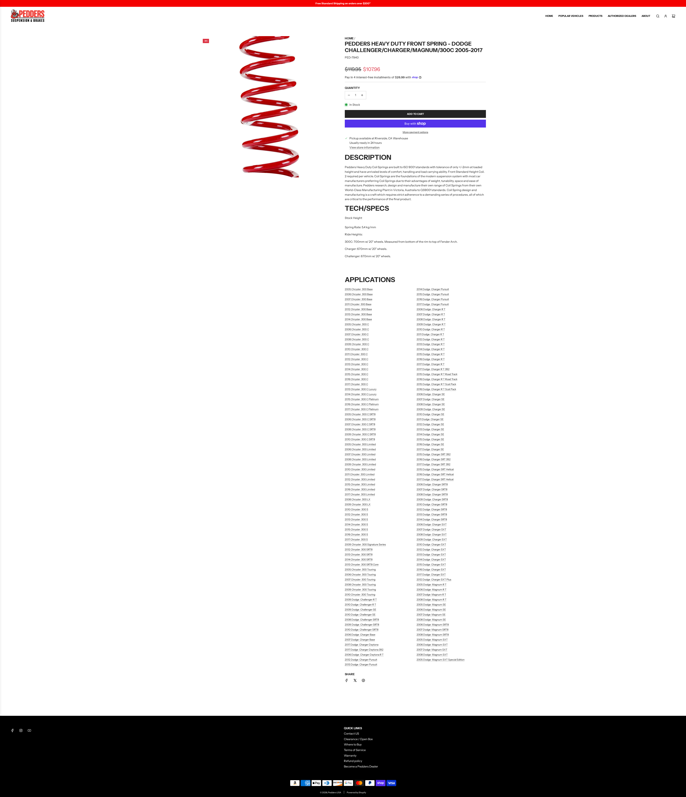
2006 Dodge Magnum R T (431, 589)
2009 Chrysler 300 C (357, 344)
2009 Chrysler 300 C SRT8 (360, 434)
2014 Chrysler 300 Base (358, 319)
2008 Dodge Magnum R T (431, 599)
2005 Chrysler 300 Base (359, 289)
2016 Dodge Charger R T (431, 359)
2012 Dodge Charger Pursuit (361, 659)
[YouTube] (29, 730)
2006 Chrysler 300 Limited (360, 449)
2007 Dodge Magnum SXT (432, 649)
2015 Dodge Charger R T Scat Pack (436, 384)
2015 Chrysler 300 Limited (360, 484)
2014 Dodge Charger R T (431, 349)
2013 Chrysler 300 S (356, 519)
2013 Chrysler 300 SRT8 (358, 554)
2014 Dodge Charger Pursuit (433, 289)
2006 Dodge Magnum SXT (432, 644)
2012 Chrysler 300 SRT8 (358, 549)
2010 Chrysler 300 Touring (360, 594)
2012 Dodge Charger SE (430, 424)
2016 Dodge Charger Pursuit (433, 299)
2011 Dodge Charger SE (430, 419)
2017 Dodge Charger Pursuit (433, 304)
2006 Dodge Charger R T (431, 309)
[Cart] (673, 16)
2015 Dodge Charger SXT (431, 564)
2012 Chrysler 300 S (356, 514)
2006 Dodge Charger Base (360, 634)
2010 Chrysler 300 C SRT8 (360, 439)
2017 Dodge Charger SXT (431, 574)
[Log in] (666, 16)
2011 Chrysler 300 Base (358, 304)
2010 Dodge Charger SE (430, 414)
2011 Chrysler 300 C (356, 354)
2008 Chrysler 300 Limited (360, 459)
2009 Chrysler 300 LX (358, 504)
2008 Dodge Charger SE (431, 404)
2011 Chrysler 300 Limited (359, 474)
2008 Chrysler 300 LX (357, 499)
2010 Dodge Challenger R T (360, 604)
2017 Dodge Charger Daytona (361, 644)
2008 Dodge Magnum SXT (432, 654)
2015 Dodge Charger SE (430, 439)
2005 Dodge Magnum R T (431, 584)
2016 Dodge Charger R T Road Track (437, 379)
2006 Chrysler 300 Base (359, 294)
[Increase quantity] (362, 95)
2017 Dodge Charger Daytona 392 (364, 649)
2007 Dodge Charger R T (431, 314)
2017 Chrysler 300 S (356, 539)
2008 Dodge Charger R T (431, 319)
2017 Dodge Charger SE (430, 449)
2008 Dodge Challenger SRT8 (362, 619)
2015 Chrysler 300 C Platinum (362, 399)
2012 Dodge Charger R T (431, 339)
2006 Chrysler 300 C (357, 329)
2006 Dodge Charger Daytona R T (364, 654)
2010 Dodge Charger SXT (431, 544)
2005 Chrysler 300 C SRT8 (360, 414)
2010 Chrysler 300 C (356, 349)
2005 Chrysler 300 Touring (360, 569)
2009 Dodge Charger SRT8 (432, 499)
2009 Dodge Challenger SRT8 (362, 624)
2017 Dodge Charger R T (430, 364)
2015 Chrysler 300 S (356, 529)
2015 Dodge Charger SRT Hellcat (435, 469)
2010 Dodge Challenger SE (360, 614)
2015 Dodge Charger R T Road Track (437, 374)
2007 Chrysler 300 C (357, 334)
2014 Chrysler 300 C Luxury (360, 394)
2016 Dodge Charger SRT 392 (434, 459)
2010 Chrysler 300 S (356, 509)
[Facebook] (12, 730)
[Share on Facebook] (347, 681)
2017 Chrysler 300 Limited (360, 494)
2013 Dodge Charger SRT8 (432, 514)
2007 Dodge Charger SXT (431, 529)
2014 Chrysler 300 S (356, 524)
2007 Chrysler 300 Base (358, 299)
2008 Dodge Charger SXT (432, 534)
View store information (364, 147)
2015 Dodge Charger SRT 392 (434, 454)
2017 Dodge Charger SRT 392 (433, 464)
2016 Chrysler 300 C (356, 379)
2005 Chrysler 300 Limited (360, 444)
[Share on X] (355, 681)
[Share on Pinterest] (363, 681)
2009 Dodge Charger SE (431, 409)
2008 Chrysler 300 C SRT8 (360, 429)
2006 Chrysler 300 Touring (360, 574)
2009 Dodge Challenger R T (361, 599)
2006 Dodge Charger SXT (432, 524)
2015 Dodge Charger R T (431, 354)
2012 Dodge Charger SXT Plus (434, 579)
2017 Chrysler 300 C (356, 384)
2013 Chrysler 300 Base (358, 314)
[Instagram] (21, 730)
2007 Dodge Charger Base (360, 639)
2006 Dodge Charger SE (431, 394)
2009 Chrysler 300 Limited (360, 464)
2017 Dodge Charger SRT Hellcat (435, 479)
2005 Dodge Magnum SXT (432, 639)
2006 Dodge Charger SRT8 (432, 484)
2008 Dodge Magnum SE (431, 619)
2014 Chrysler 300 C (356, 369)
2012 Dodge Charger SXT (431, 549)
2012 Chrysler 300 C (356, 359)
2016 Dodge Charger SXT (431, 569)
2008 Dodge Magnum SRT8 (433, 634)
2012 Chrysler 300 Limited (360, 479)
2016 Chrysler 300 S (356, 534)
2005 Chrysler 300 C (357, 324)
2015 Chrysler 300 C (356, 374)
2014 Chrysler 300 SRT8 (358, 559)
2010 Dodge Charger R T (431, 329)
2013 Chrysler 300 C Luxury (360, 389)
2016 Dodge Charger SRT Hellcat (435, 474)
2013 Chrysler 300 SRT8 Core (362, 564)
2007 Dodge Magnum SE (431, 614)
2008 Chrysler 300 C (357, 339)
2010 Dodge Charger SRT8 (432, 504)
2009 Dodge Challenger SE (360, 609)
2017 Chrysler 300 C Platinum (362, 409)
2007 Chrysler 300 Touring (360, 579)
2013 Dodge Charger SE (430, 429)
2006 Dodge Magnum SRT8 (433, 624)
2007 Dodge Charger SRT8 (432, 489)
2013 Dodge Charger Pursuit (361, 664)
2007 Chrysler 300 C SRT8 (360, 424)
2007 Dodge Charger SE (430, 399)
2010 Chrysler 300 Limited (360, 469)
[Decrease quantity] (349, 95)
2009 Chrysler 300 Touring (360, 589)
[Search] (658, 16)
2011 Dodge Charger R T (430, 334)
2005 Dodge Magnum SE (431, 604)
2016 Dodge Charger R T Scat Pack (436, 389)
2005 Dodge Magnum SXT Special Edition (440, 659)
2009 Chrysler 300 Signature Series (365, 544)
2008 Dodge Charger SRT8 (432, 494)
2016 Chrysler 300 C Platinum (362, 404)
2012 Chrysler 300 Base (358, 309)
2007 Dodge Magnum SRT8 (432, 629)
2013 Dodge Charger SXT (431, 554)
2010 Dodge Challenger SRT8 (361, 629)
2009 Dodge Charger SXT (432, 539)
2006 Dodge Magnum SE (431, 609)
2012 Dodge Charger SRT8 (432, 509)
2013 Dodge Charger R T (431, 344)
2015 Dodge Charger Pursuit (433, 294)
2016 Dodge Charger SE (430, 444)
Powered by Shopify (356, 792)
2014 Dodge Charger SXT (431, 559)
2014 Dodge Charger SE (430, 434)
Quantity (352, 88)
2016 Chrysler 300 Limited (360, 489)
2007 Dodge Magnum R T (431, 594)
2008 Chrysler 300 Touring (360, 584)
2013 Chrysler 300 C (356, 364)
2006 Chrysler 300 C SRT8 (360, 419)
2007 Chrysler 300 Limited (360, 454)
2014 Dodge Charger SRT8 (432, 519)
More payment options (415, 132)
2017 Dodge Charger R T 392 (433, 369)
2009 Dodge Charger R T (431, 324)
